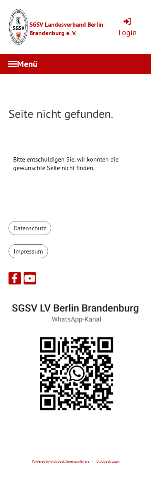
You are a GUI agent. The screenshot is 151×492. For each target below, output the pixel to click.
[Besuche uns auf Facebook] (15, 280)
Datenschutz (30, 228)
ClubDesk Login (108, 461)
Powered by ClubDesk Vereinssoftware (60, 461)
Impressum (28, 251)
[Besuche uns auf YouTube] (30, 280)
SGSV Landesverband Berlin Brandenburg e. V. (66, 28)
